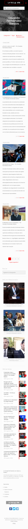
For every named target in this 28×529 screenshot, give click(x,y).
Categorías (7, 35)
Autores (19, 35)
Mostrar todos (20, 37)
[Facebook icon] (13, 523)
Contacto (6, 494)
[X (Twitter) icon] (14, 523)
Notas (5, 487)
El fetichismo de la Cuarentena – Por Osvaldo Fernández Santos (12, 223)
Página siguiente (13, 262)
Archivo (6, 496)
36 (17, 71)
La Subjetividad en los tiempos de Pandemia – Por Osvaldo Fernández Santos (14, 97)
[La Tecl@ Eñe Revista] (14, 3)
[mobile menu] (26, 3)
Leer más (22, 71)
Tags (13, 35)
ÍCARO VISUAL (14, 521)
